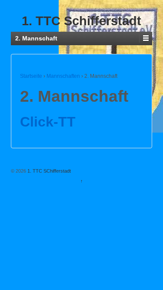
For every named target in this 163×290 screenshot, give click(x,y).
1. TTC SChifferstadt (48, 170)
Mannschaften (63, 76)
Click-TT (48, 122)
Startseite (31, 76)
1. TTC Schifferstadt (81, 21)
